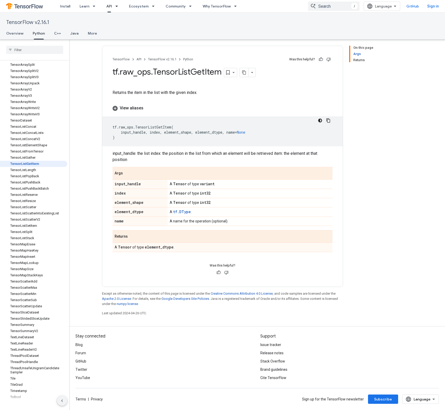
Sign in (433, 6)
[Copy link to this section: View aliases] (148, 108)
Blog (79, 345)
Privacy (97, 399)
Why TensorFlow (217, 6)
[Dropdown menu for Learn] (95, 6)
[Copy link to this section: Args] (128, 174)
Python (39, 33)
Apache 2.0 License (116, 299)
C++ (57, 33)
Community (176, 6)
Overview (14, 33)
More (92, 33)
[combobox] (334, 6)
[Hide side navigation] (62, 401)
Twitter (81, 369)
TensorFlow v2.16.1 (27, 22)
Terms (80, 399)
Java (74, 33)
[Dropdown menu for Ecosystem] (155, 6)
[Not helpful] (328, 59)
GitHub (412, 6)
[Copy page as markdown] (244, 72)
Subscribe (383, 399)
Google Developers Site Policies (185, 299)
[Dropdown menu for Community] (192, 6)
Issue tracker (270, 345)
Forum (80, 353)
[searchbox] (34, 50)
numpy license (127, 304)
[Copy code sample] (328, 120)
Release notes (272, 353)
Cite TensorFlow (273, 378)
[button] (222, 108)
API (109, 6)
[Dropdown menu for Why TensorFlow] (237, 6)
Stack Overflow (272, 361)
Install (65, 6)
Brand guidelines (273, 369)
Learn (84, 6)
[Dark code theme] (320, 120)
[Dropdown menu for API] (118, 6)
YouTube (82, 378)
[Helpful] (321, 59)
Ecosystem (139, 6)
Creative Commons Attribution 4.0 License (242, 293)
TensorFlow (121, 59)
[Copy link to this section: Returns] (133, 237)
